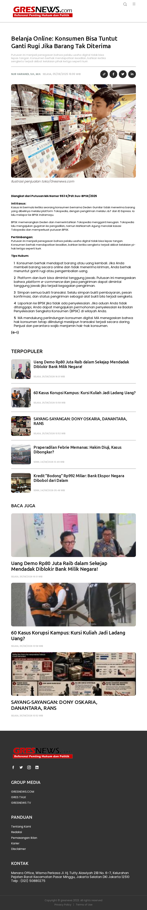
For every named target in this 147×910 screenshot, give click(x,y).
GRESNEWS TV (21, 802)
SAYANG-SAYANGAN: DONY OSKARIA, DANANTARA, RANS (80, 421)
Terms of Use (84, 904)
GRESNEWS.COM (22, 791)
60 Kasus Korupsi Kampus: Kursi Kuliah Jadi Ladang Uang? (85, 392)
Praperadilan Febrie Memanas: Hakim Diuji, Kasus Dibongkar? (78, 449)
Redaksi (16, 832)
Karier (15, 843)
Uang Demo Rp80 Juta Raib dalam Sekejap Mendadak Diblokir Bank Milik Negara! (81, 364)
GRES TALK (18, 797)
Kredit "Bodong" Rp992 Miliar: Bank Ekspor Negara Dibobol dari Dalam (79, 478)
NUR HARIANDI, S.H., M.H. (26, 74)
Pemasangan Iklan (24, 838)
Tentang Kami (21, 826)
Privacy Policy (62, 904)
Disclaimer (18, 849)
